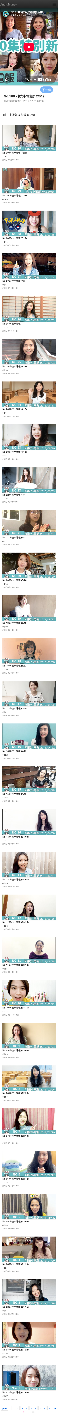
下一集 (47, 89)
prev (4, 1408)
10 (54, 1408)
